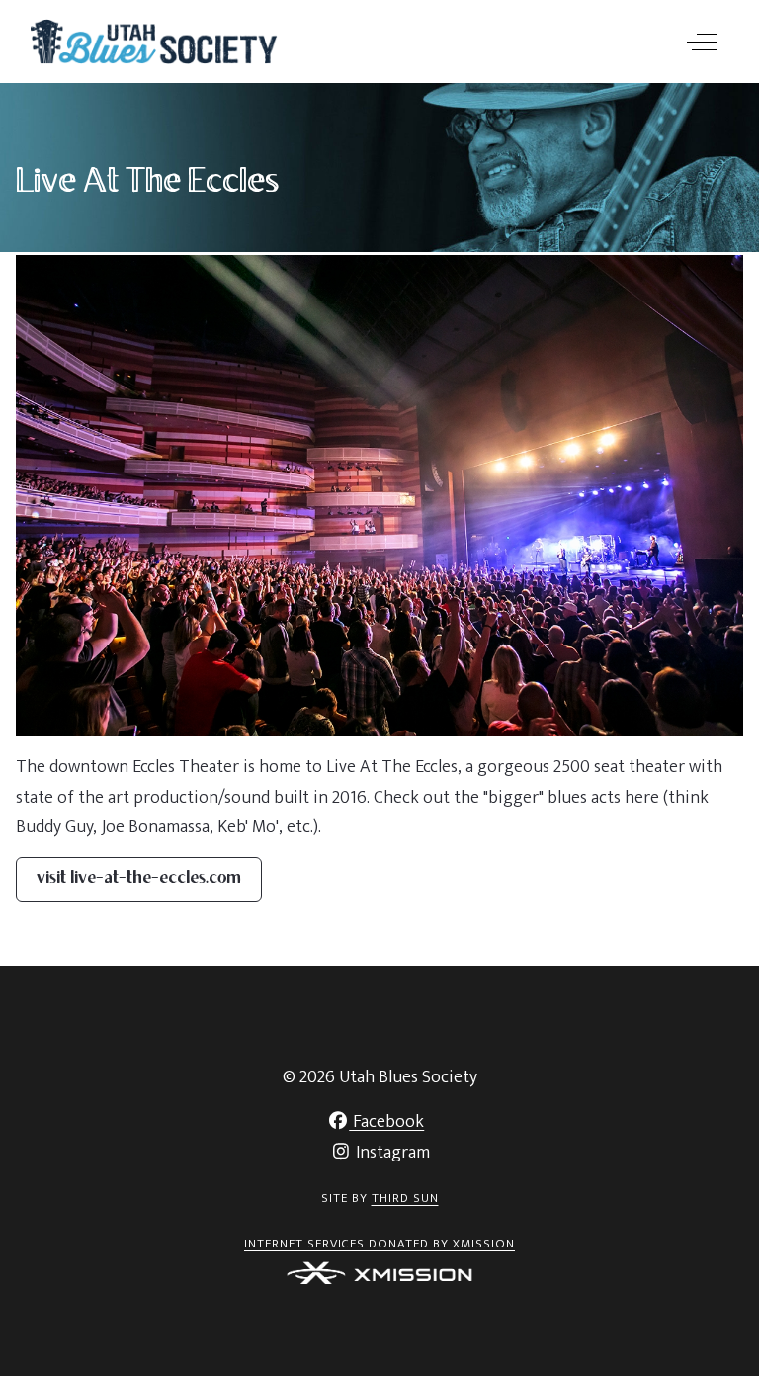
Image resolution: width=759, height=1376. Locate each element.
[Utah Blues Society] (154, 41)
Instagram (391, 1152)
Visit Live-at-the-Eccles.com (139, 879)
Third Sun (405, 1198)
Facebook (386, 1122)
